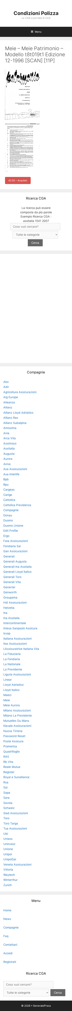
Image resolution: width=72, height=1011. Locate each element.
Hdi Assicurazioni (15, 602)
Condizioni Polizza (36, 13)
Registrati (9, 962)
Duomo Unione (13, 525)
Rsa (5, 782)
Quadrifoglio (11, 751)
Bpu (6, 484)
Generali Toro (12, 577)
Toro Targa (10, 823)
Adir (6, 387)
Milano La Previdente (17, 715)
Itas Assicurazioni (15, 643)
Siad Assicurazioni (15, 813)
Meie (6, 700)
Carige (7, 494)
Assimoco (9, 443)
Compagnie (11, 510)
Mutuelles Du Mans (16, 720)
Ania (6, 433)
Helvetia (8, 607)
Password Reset (14, 736)
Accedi (8, 953)
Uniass (8, 838)
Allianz (7, 407)
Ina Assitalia (11, 618)
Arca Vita (9, 438)
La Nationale (11, 664)
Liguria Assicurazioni (17, 674)
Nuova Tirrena (12, 731)
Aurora (7, 458)
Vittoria (8, 869)
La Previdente (12, 669)
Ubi (5, 833)
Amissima (9, 428)
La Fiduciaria (12, 654)
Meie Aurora (11, 705)
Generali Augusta (15, 561)
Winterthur (10, 880)
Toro (6, 818)
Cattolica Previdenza (17, 505)
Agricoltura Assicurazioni (20, 392)
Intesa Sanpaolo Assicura (20, 628)
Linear (7, 679)
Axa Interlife (11, 474)
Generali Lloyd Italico (17, 571)
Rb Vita (8, 762)
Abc (6, 382)
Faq (5, 936)
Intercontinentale (14, 623)
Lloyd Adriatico (13, 684)
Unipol (7, 854)
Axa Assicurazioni (15, 469)
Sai (5, 787)
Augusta (9, 453)
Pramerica (10, 746)
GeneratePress (42, 1005)
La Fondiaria (11, 659)
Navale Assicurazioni (17, 725)
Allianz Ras (10, 417)
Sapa (6, 792)
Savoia (7, 803)
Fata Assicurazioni (15, 541)
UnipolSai (9, 859)
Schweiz (9, 808)
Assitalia (9, 448)
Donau (7, 515)
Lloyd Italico (11, 690)
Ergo (6, 536)
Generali (9, 556)
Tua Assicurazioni (15, 828)
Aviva (7, 464)
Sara (6, 797)
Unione (8, 849)
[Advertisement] (36, 307)
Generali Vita (12, 582)
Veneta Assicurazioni (17, 864)
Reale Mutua (11, 767)
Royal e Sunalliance (16, 777)
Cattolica (9, 500)
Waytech (9, 874)
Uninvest (9, 844)
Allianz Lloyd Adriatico (18, 412)
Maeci (7, 695)
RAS (6, 756)
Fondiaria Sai (12, 546)
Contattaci (10, 944)
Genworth (10, 592)
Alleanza (9, 402)
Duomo (8, 520)
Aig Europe (10, 397)
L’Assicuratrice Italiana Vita (21, 649)
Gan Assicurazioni (15, 551)
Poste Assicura (13, 741)
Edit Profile (10, 530)
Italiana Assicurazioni (17, 638)
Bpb (6, 479)
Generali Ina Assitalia (17, 566)
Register (8, 772)
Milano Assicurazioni (17, 710)
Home (7, 910)
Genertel (9, 587)
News (7, 919)
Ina (5, 613)
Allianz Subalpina (14, 423)
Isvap (6, 633)
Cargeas (9, 489)
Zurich (7, 885)
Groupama (10, 597)
